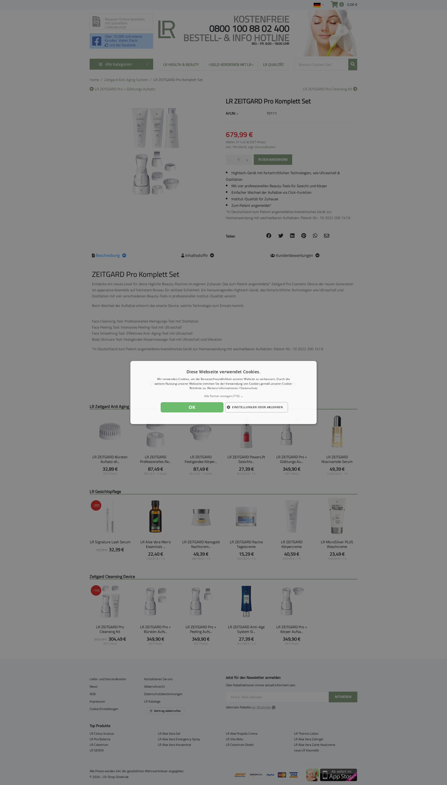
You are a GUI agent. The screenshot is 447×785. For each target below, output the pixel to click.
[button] (223, 396)
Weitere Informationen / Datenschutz (232, 388)
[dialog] (223, 392)
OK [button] (192, 407)
